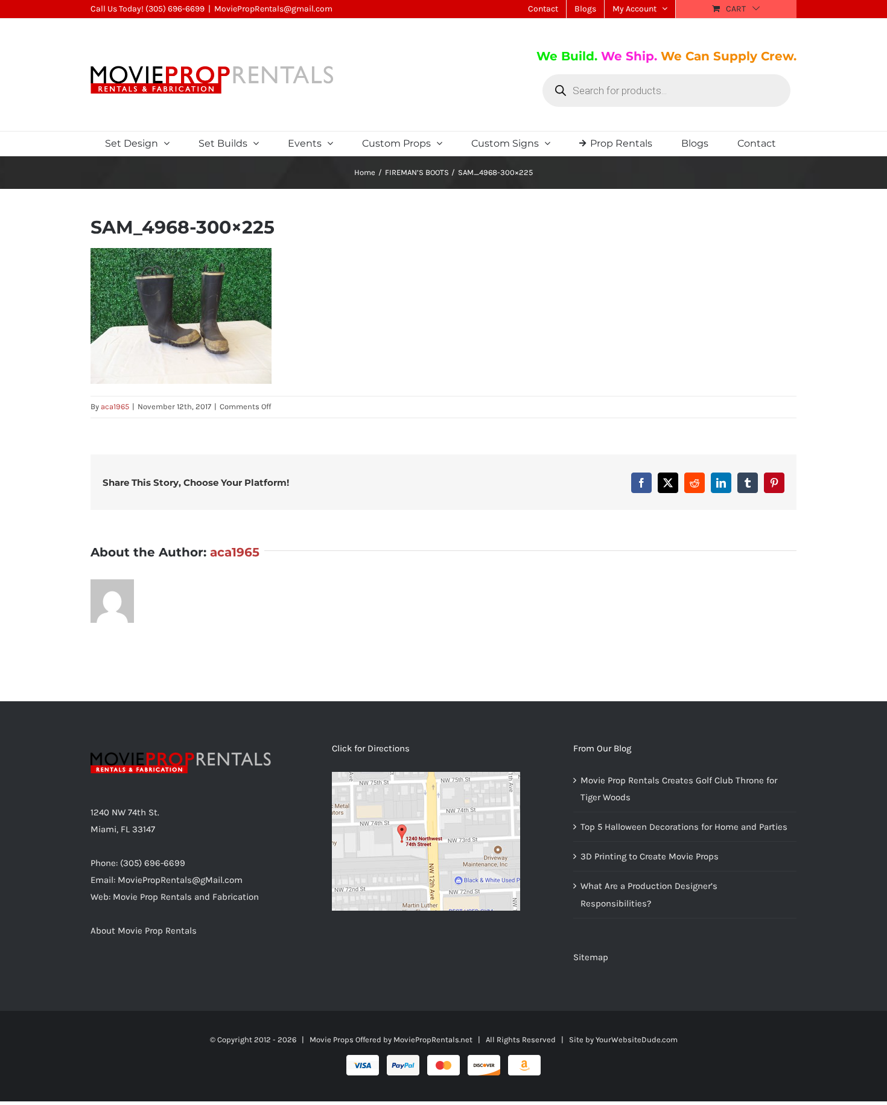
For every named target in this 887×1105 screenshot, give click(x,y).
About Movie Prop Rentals (144, 930)
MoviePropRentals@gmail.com (273, 9)
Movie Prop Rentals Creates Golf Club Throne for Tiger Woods (678, 789)
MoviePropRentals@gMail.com (180, 879)
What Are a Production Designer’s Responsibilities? (648, 894)
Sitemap (590, 957)
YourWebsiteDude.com (637, 1039)
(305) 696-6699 (175, 9)
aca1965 (115, 406)
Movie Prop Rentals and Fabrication (186, 896)
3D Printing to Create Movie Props (649, 856)
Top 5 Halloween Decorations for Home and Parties (683, 826)
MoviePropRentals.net (432, 1039)
